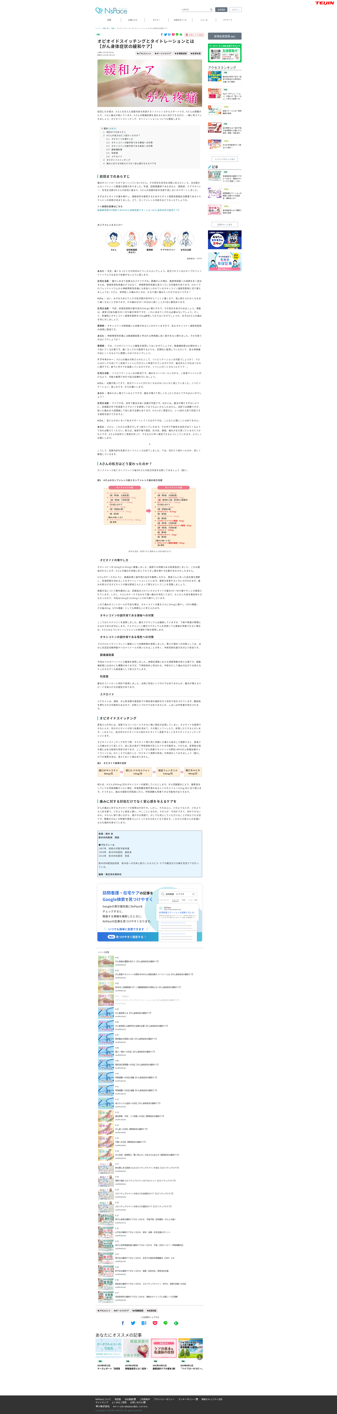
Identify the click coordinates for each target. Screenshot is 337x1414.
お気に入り (132, 19)
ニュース (204, 19)
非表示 (113, 128)
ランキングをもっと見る (225, 159)
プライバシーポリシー (164, 1399)
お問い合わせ (136, 1402)
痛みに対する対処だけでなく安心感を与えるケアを (130, 163)
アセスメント (145, 53)
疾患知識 (196, 53)
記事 (109, 19)
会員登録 (221, 9)
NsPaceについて (103, 1399)
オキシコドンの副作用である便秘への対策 (129, 142)
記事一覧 (105, 28)
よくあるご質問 (119, 1402)
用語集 (118, 1399)
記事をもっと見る (224, 224)
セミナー (156, 19)
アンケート (227, 19)
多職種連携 (182, 53)
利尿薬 (112, 152)
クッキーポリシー (187, 1399)
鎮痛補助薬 (114, 149)
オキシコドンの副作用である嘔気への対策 (129, 145)
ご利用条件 (144, 1399)
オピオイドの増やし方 (119, 138)
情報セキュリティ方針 (212, 1399)
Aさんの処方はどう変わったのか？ (121, 135)
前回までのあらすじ (114, 131)
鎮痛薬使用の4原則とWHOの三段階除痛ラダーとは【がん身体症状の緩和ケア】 (139, 210)
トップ (97, 28)
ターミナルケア (164, 53)
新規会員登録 (225, 36)
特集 (112, 28)
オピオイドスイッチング (116, 159)
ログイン (235, 9)
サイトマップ (101, 1402)
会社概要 (129, 1399)
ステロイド (114, 156)
